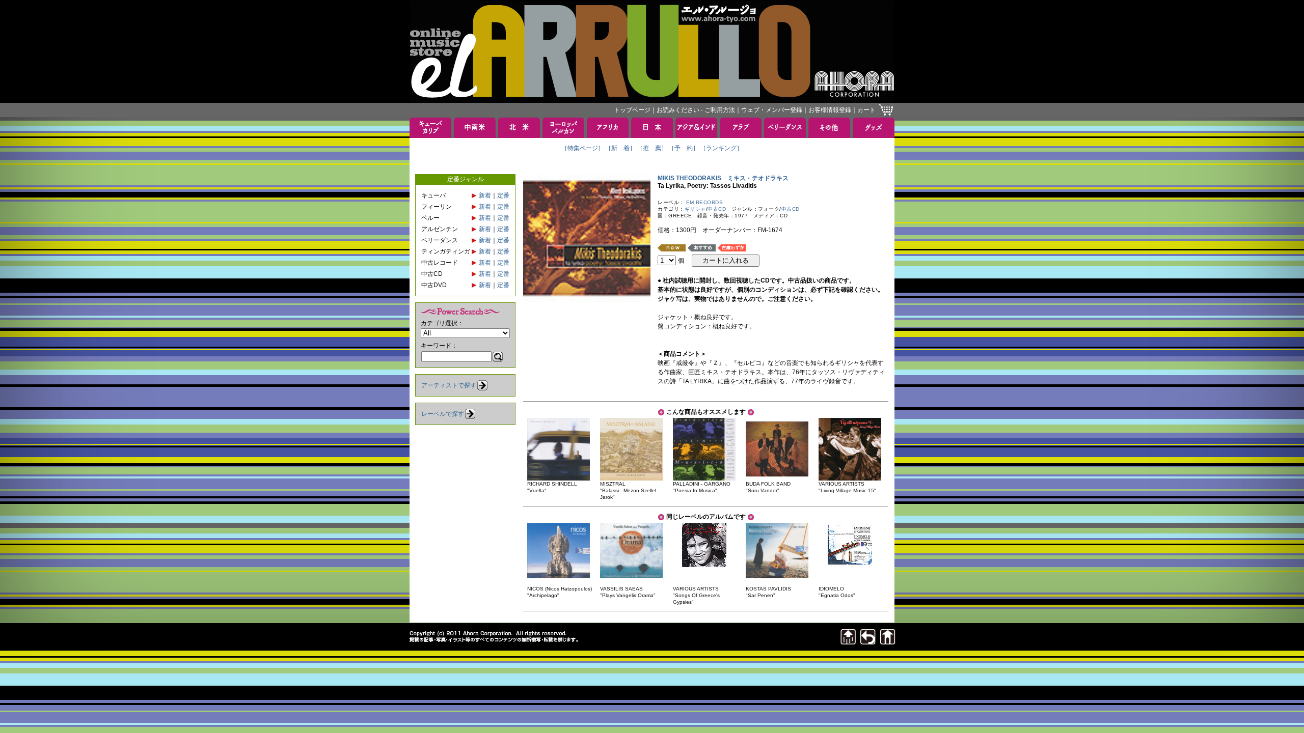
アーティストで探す (448, 385)
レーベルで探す (442, 413)
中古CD (717, 209)
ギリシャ (695, 209)
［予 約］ (683, 148)
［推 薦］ (652, 148)
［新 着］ (620, 148)
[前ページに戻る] (868, 641)
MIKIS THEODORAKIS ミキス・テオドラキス (723, 178)
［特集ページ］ (582, 148)
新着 (485, 195)
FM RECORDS (704, 202)
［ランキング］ (721, 148)
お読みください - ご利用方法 (696, 110)
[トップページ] (887, 641)
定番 (503, 195)
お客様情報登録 (829, 110)
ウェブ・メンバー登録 (771, 110)
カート (866, 110)
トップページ (632, 110)
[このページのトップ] (848, 641)
